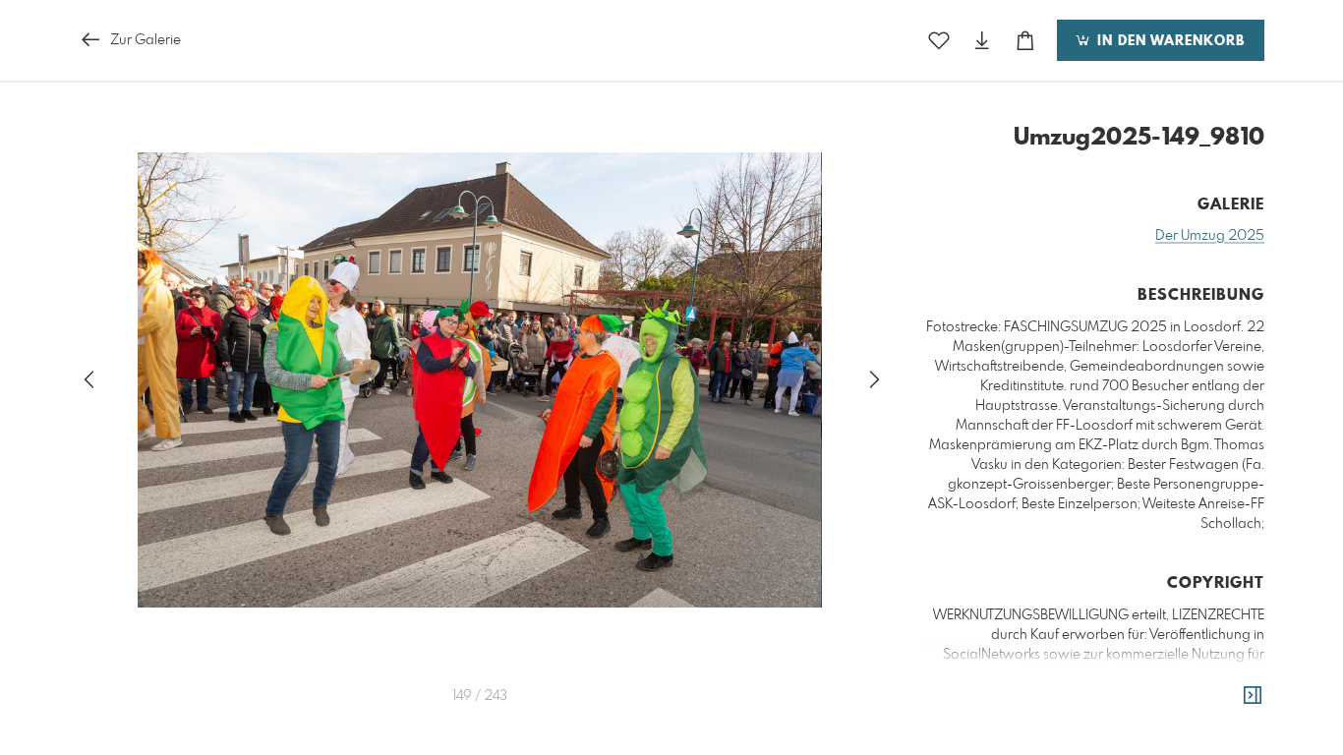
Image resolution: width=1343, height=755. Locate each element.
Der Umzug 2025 (1209, 236)
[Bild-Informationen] (1252, 696)
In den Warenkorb (1168, 41)
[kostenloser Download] (982, 41)
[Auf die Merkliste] (939, 41)
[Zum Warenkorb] (1025, 41)
